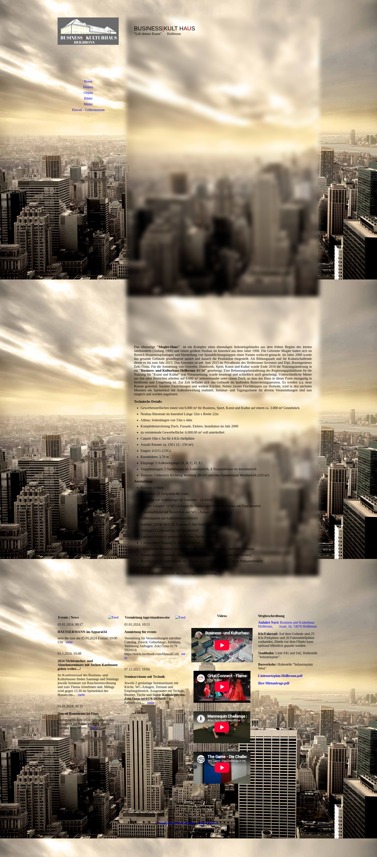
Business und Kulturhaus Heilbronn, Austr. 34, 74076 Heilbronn (287, 624)
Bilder (88, 98)
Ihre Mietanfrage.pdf (273, 683)
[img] (88, 44)
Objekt (88, 93)
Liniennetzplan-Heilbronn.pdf (280, 676)
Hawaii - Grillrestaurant (88, 110)
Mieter (88, 104)
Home (88, 81)
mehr (69, 642)
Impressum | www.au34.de (176, 823)
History (88, 87)
